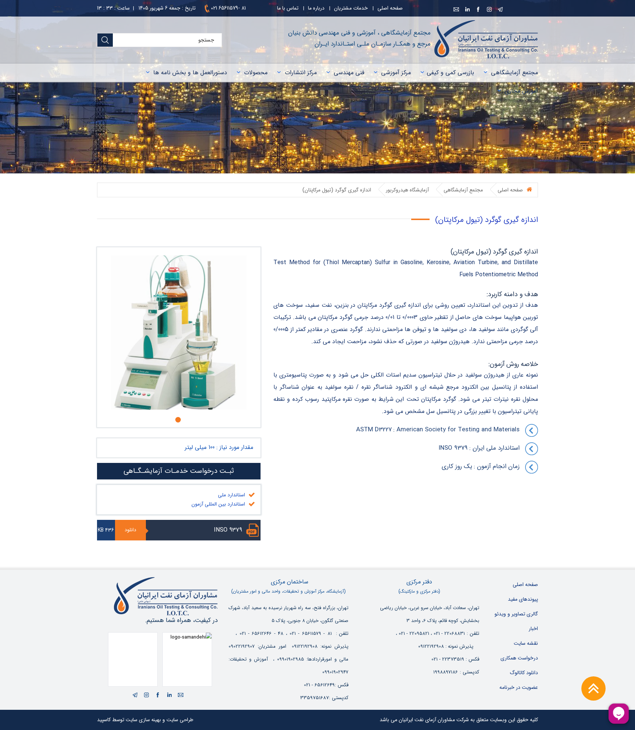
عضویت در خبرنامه (518, 687)
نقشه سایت (526, 643)
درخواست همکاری (519, 658)
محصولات (256, 72)
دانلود (130, 530)
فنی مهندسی (349, 72)
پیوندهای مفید (523, 599)
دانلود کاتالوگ (524, 673)
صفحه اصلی (390, 8)
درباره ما (316, 8)
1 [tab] (180, 419)
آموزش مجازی (521, 91)
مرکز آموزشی (396, 72)
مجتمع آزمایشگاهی (514, 72)
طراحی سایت (179, 720)
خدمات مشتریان (351, 8)
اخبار (533, 629)
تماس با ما (287, 8)
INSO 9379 (228, 530)
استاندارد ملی (231, 495)
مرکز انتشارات (301, 72)
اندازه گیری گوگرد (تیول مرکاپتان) (336, 190)
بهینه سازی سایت (143, 720)
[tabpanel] (178, 332)
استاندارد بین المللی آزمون (218, 504)
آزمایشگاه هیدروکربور (407, 190)
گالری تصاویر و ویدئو (516, 614)
